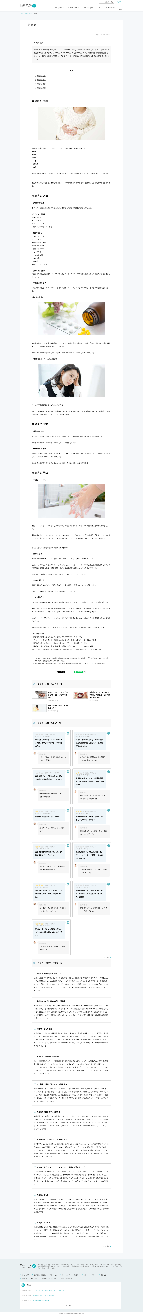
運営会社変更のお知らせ (41, 1300)
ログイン (119, 2)
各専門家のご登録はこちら (29, 1278)
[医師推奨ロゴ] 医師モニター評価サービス (45, 1275)
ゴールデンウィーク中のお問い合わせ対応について (50, 1290)
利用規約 (76, 1275)
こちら (91, 663)
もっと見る (106, 957)
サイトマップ (66, 1275)
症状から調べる (73, 7)
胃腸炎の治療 (41, 84)
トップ (21, 13)
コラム (99, 7)
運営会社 (103, 1275)
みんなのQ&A (88, 7)
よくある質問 (25, 1275)
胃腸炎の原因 (41, 80)
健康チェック (110, 7)
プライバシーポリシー (90, 1275)
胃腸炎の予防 (41, 88)
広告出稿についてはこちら (49, 1278)
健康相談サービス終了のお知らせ (44, 1295)
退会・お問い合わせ (66, 1278)
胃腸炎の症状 (41, 76)
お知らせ (28, 1285)
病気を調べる (59, 7)
